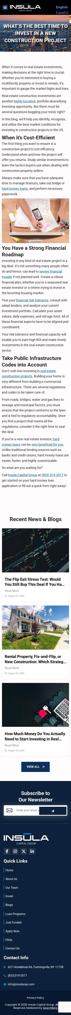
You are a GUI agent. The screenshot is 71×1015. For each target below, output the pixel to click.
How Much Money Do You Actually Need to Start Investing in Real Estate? (35, 737)
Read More (12, 591)
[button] (5, 7)
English (62, 7)
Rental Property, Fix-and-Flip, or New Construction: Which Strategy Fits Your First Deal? (35, 659)
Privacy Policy (35, 998)
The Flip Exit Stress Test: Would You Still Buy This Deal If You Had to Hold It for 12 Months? (34, 582)
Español (62, 12)
